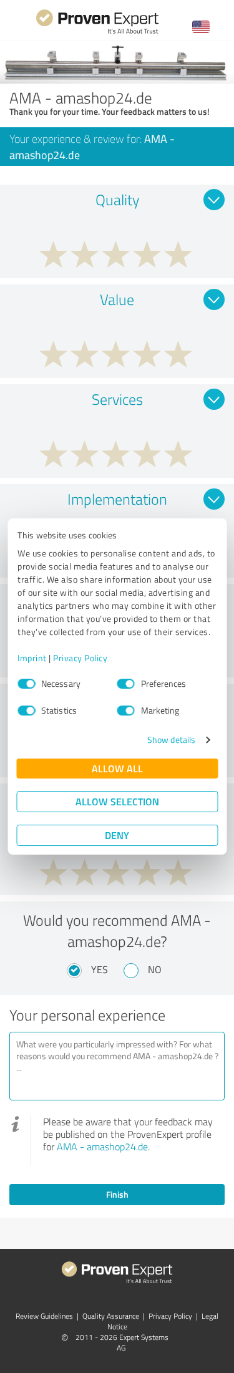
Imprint (32, 658)
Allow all (117, 768)
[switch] (126, 684)
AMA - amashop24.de (102, 1146)
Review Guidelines (44, 1316)
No (155, 969)
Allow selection (117, 801)
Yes (99, 969)
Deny (117, 835)
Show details (171, 739)
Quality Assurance (110, 1316)
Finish (117, 1194)
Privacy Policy (80, 658)
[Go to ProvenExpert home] (97, 32)
